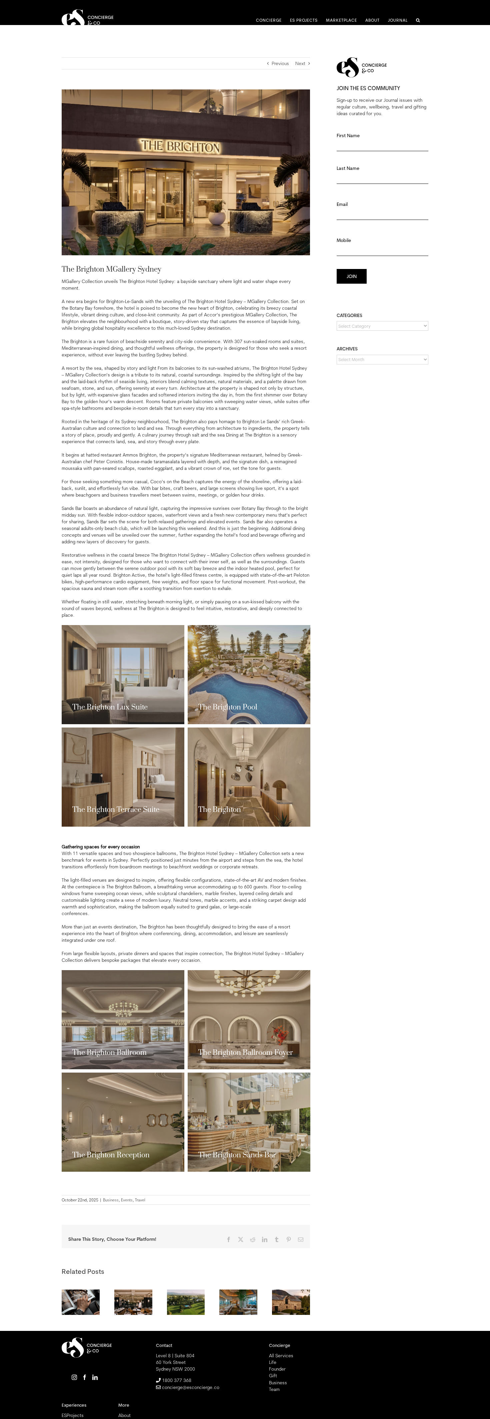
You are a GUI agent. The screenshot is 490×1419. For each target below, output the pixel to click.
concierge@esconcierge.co (190, 1387)
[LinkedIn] (95, 1377)
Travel (140, 1199)
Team (274, 1389)
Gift (273, 1376)
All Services (281, 1356)
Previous (280, 63)
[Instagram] (74, 1377)
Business (111, 1199)
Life (272, 1362)
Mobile (344, 262)
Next (300, 63)
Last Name (347, 190)
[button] (418, 20)
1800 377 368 (176, 1380)
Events (127, 1199)
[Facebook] (84, 1377)
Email (343, 226)
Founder (277, 1369)
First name (347, 158)
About (124, 1415)
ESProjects (73, 1415)
